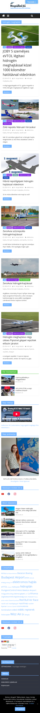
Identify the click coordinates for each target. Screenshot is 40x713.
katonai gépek (19, 594)
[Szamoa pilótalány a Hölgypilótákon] (8, 377)
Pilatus (36, 597)
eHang (3, 582)
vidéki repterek (26, 609)
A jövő (9, 47)
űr (23, 614)
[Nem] (37, 704)
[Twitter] (2, 494)
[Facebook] (8, 494)
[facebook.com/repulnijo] (8, 628)
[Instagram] (15, 494)
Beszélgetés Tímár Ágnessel (20, 481)
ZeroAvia (26, 190)
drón (27, 577)
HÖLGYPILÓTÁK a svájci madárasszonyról (24, 389)
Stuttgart (11, 352)
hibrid (9, 190)
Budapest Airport (13, 577)
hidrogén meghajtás (13, 133)
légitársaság (19, 596)
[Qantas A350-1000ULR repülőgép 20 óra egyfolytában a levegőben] (8, 552)
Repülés (28, 47)
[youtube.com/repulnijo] (2, 628)
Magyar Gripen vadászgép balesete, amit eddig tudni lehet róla (26, 510)
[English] (2, 642)
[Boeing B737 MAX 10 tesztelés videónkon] (8, 541)
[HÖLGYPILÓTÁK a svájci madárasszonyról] (8, 387)
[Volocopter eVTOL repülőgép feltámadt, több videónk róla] (8, 530)
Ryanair (4, 606)
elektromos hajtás (25, 582)
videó (14, 609)
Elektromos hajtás (18, 47)
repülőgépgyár (13, 604)
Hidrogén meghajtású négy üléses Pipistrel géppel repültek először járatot (19, 340)
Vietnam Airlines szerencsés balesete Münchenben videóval (26, 521)
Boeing (29, 573)
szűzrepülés (23, 240)
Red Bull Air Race (28, 600)
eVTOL (4, 586)
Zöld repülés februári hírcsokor (19, 127)
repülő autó (23, 133)
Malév (25, 597)
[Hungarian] (8, 642)
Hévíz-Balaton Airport (26, 590)
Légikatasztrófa (7, 596)
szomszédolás (22, 606)
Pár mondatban (24, 280)
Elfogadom (20, 709)
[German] (5, 642)
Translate (14, 648)
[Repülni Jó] (20, 2)
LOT (26, 594)
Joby (11, 81)
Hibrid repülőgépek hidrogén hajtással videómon (18, 183)
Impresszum (5, 685)
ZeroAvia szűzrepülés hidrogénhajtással (14, 232)
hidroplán (26, 586)
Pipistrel (28, 333)
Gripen (10, 587)
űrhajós (27, 615)
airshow (9, 573)
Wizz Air (15, 614)
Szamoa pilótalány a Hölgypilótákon (22, 378)
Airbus (15, 175)
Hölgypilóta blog (7, 594)
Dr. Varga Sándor (19, 78)
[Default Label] (15, 628)
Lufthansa (33, 593)
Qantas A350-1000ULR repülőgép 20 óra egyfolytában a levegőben (26, 555)
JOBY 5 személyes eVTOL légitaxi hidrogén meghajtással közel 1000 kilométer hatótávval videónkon (19, 63)
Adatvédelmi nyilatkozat (9, 682)
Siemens (9, 606)
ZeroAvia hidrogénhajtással (17, 283)
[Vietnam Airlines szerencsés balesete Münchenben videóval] (8, 519)
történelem (6, 609)
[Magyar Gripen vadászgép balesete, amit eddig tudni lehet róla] (8, 508)
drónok (32, 578)
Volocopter (5, 614)
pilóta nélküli (4, 600)
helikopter (16, 587)
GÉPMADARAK (6, 667)
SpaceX (14, 606)
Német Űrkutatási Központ (20, 349)
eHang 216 (9, 582)
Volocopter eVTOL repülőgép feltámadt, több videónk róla (25, 532)
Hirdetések (4, 679)
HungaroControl (9, 590)
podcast (16, 600)
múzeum (31, 597)
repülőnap (23, 603)
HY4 (11, 349)
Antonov (14, 573)
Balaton (21, 573)
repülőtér (5, 352)
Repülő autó (7, 124)
